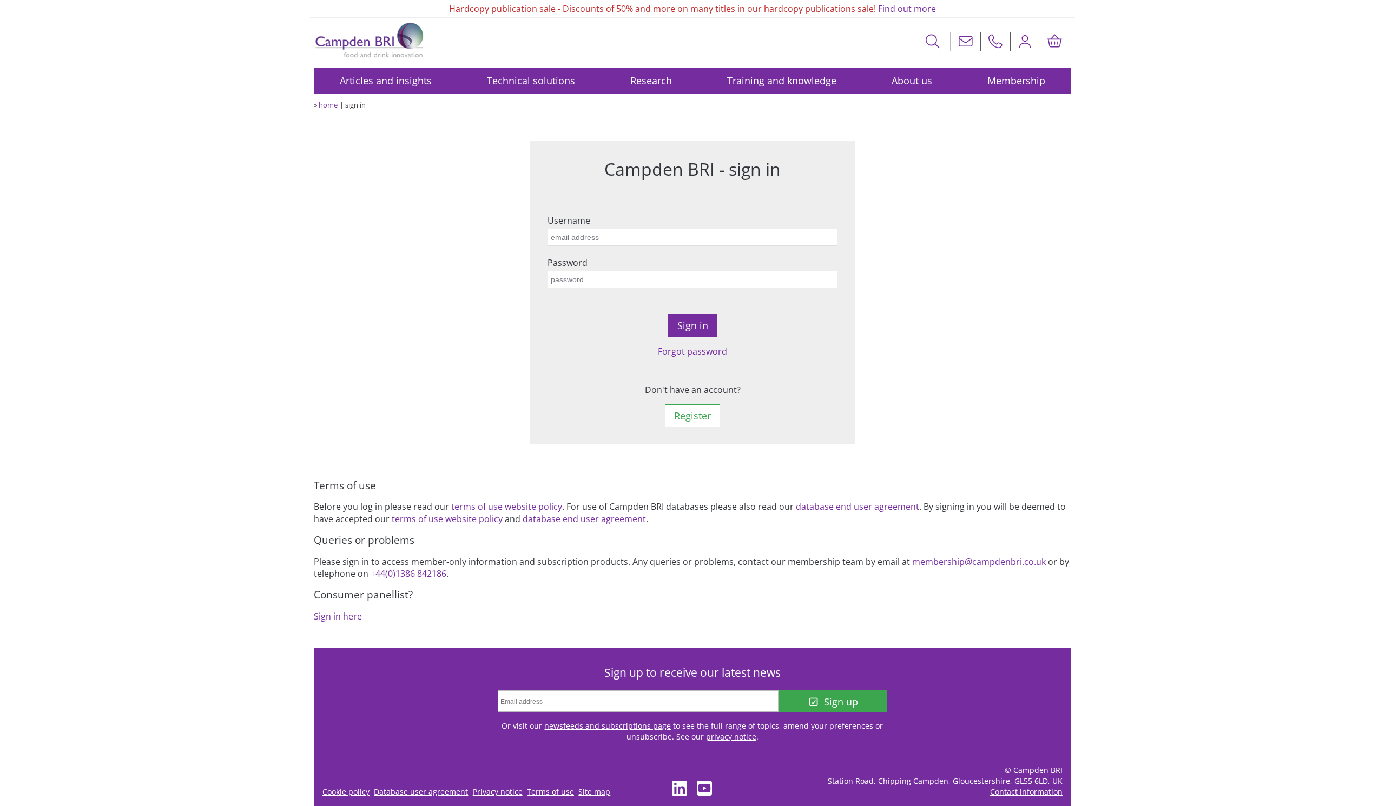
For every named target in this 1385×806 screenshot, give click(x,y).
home (328, 105)
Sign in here (338, 616)
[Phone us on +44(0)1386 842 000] (995, 41)
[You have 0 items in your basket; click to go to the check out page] (1055, 41)
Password (568, 263)
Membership (1016, 80)
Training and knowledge (781, 80)
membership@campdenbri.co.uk (979, 562)
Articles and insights (386, 80)
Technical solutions (531, 80)
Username (569, 221)
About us (912, 80)
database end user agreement (857, 506)
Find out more (907, 9)
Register (692, 415)
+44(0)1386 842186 (408, 573)
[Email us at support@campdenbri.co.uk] (965, 41)
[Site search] (933, 41)
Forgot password (692, 351)
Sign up (841, 701)
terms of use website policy (506, 506)
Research (651, 80)
